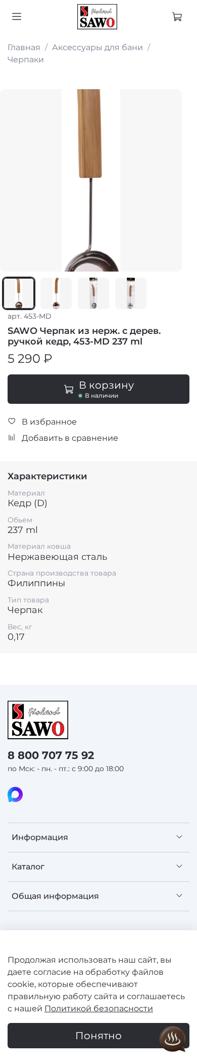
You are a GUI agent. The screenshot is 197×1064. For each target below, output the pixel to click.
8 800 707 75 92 (51, 755)
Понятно (98, 1036)
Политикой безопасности (98, 1008)
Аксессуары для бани (97, 47)
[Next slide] (168, 180)
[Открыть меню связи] (173, 1039)
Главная (24, 47)
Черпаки (26, 59)
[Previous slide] (13, 180)
